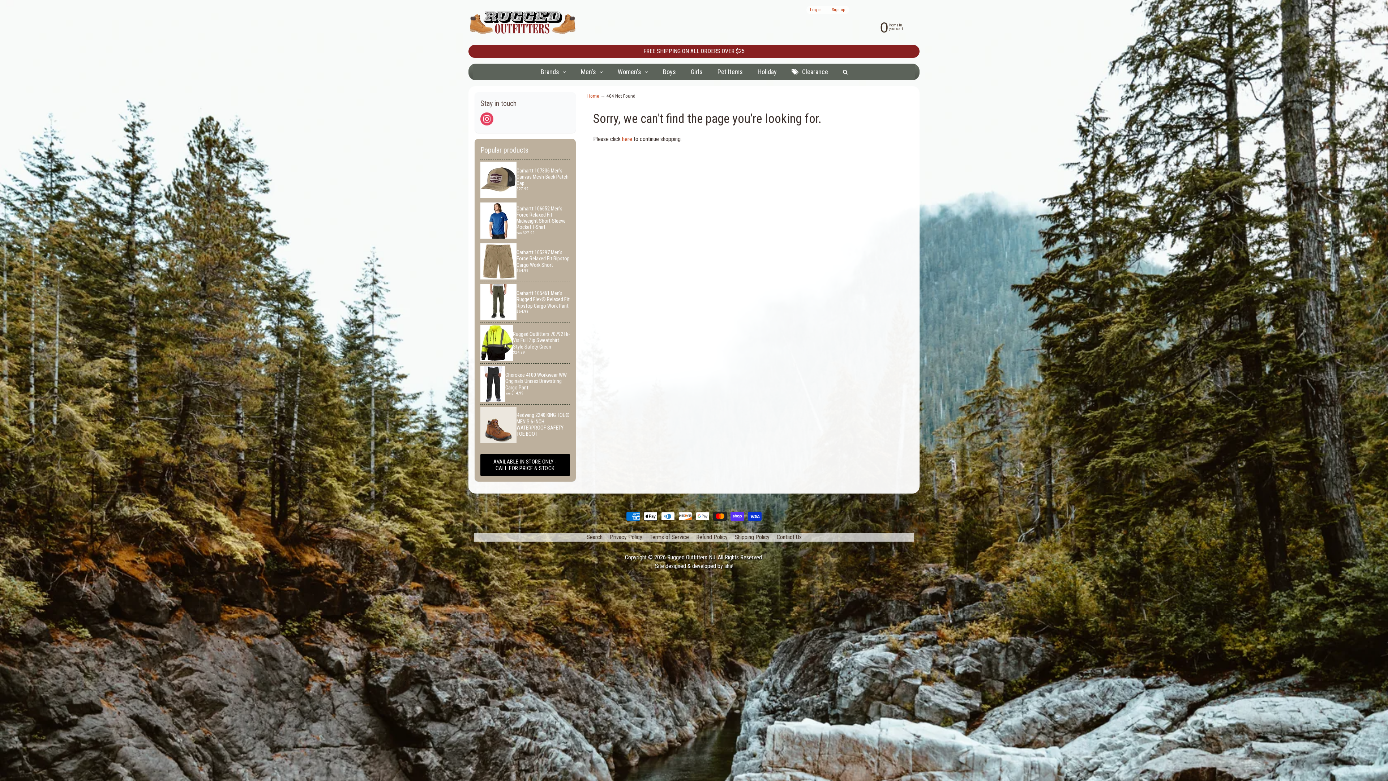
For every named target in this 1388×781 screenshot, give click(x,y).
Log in (816, 10)
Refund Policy (712, 537)
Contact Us (789, 537)
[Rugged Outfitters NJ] (522, 22)
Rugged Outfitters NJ (691, 557)
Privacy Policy (626, 537)
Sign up (838, 10)
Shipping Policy (752, 537)
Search (595, 537)
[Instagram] (486, 118)
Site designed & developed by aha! (694, 566)
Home (593, 96)
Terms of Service (669, 537)
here (627, 139)
